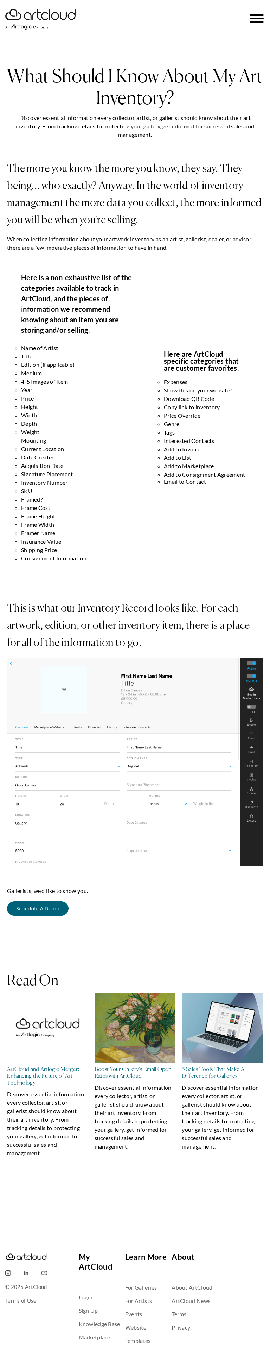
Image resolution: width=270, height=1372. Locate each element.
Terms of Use (21, 1300)
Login (86, 1297)
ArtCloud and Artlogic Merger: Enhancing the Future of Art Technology (43, 1076)
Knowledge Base (99, 1323)
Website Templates (138, 1334)
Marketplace (94, 1337)
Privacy (181, 1327)
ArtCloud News (191, 1300)
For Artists (138, 1300)
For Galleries (141, 1287)
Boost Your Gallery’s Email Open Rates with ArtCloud (133, 1073)
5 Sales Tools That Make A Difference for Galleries (213, 1073)
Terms (179, 1314)
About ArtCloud (192, 1287)
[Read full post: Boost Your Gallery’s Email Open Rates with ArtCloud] (135, 1030)
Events (133, 1314)
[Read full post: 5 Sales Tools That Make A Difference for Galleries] (222, 1030)
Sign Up (88, 1310)
